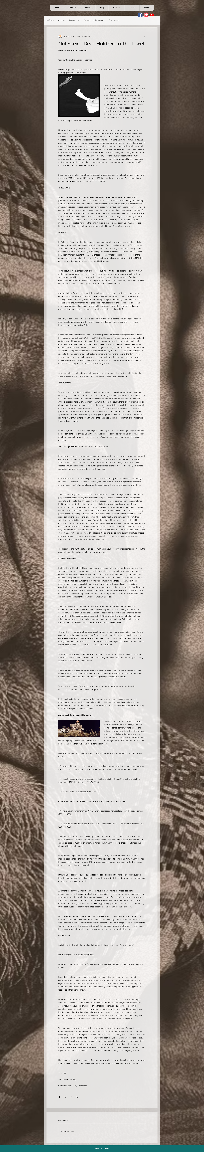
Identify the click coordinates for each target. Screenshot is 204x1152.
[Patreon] (146, 15)
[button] (154, 20)
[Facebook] (140, 15)
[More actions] (144, 36)
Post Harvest (114, 20)
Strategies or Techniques (94, 20)
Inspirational (74, 20)
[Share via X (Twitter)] (65, 1097)
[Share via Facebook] (59, 1097)
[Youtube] (151, 15)
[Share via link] (71, 1097)
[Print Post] (77, 1097)
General (61, 20)
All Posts (50, 20)
